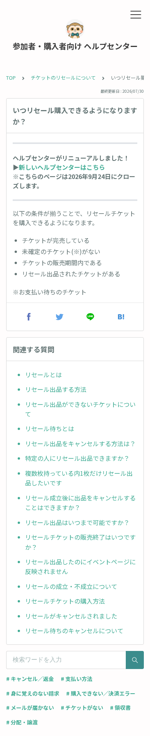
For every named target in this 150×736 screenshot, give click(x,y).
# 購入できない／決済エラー (100, 693)
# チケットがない (82, 707)
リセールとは (43, 374)
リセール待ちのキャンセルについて (74, 630)
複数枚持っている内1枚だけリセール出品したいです (79, 478)
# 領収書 (120, 707)
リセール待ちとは (49, 428)
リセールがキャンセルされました (71, 616)
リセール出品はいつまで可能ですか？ (77, 522)
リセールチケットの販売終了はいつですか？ (80, 542)
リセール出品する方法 (56, 389)
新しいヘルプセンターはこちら (62, 167)
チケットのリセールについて (63, 77)
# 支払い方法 (76, 678)
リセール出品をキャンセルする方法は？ (80, 443)
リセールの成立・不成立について (71, 586)
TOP (11, 77)
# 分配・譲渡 (22, 722)
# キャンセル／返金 (30, 678)
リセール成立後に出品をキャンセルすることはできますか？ (80, 502)
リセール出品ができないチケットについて (80, 409)
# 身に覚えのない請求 (32, 693)
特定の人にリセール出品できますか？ (77, 458)
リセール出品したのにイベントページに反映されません (80, 566)
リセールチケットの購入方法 (65, 601)
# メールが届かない (30, 707)
